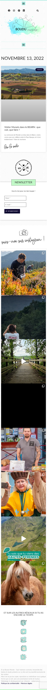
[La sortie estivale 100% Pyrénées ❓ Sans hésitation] (23, 272)
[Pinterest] (19, 10)
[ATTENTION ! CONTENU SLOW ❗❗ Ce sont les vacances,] (23, 361)
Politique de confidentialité (10, 683)
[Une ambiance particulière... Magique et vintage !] (23, 317)
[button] (23, 3)
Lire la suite (11, 147)
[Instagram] (14, 10)
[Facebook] (9, 10)
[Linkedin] (24, 10)
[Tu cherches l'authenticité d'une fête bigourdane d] (23, 494)
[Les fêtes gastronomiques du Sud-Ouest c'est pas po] (23, 450)
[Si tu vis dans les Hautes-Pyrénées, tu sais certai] (23, 538)
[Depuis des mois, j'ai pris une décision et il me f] (23, 405)
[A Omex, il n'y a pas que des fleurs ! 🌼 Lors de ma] (23, 583)
